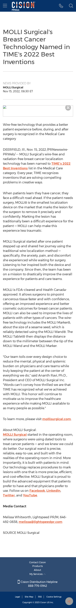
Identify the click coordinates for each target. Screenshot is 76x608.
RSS (40, 597)
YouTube (30, 495)
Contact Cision (37, 562)
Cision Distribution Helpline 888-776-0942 (38, 584)
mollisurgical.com (56, 419)
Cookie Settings (54, 597)
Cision (43, 602)
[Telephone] (61, 6)
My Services (36, 574)
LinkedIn (53, 491)
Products (37, 566)
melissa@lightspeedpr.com (40, 522)
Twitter (9, 495)
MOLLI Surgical (15, 434)
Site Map (29, 597)
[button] (38, 107)
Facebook (37, 491)
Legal (17, 597)
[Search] (71, 6)
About (37, 569)
